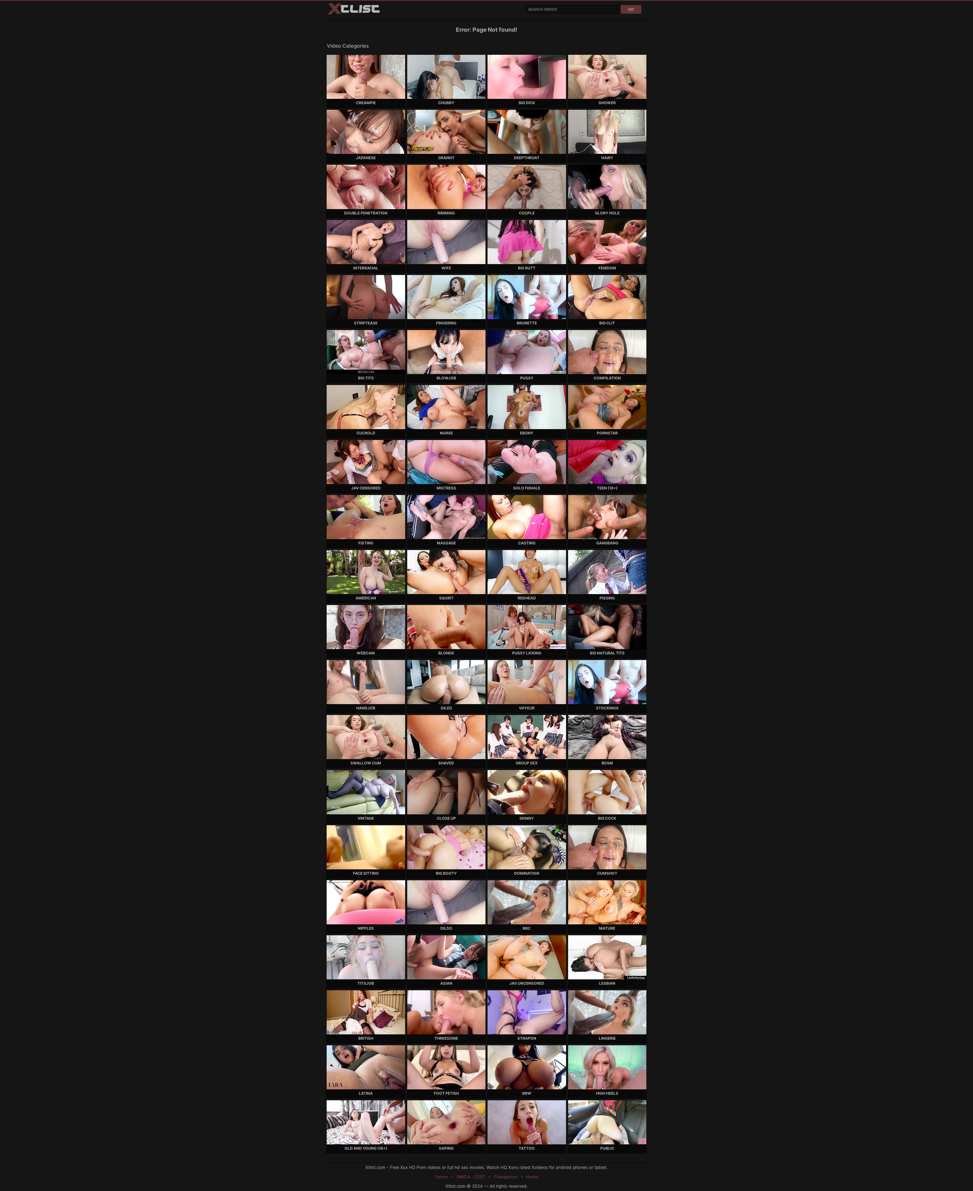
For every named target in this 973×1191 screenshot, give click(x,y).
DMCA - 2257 (471, 1176)
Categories (505, 1176)
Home (532, 1176)
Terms (441, 1176)
